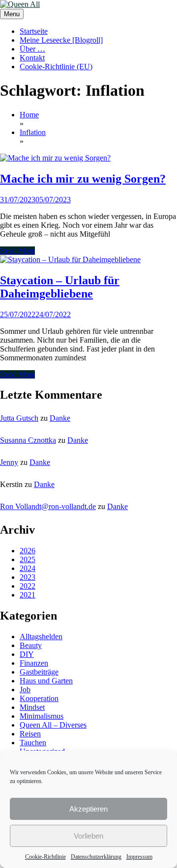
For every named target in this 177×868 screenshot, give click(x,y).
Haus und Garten (46, 681)
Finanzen (34, 663)
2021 (27, 595)
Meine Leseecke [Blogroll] (61, 40)
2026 (27, 550)
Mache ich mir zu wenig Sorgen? (83, 178)
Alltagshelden (41, 636)
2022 (27, 586)
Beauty (31, 645)
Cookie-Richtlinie (45, 856)
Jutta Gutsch (19, 418)
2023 (27, 577)
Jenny (9, 462)
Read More (17, 250)
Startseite (34, 31)
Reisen (30, 734)
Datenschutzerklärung (96, 856)
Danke (60, 418)
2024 (27, 568)
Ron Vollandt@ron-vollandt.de (48, 506)
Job (25, 689)
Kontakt (32, 58)
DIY (27, 654)
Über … (32, 49)
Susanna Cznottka (28, 440)
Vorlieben (88, 836)
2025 (27, 559)
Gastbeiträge (39, 672)
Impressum (139, 856)
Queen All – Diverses (53, 725)
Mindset (32, 707)
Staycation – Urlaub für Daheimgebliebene (59, 287)
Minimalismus (41, 716)
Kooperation (39, 698)
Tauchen (33, 742)
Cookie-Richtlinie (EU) (56, 66)
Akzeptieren (88, 809)
